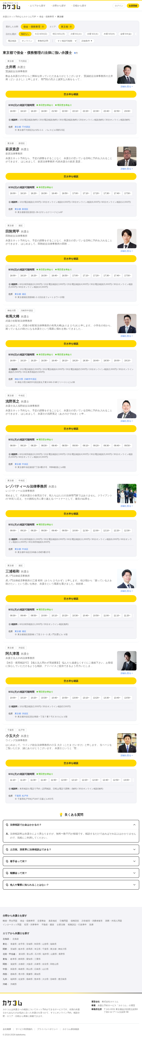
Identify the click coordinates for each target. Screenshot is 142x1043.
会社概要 (7, 1029)
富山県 (30, 954)
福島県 (53, 944)
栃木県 (21, 949)
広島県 (37, 969)
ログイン (119, 6)
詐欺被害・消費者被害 (92, 921)
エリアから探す (37, 5)
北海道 (15, 939)
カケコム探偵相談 (71, 1029)
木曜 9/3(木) (109, 34)
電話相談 (12, 41)
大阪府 (29, 964)
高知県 (37, 974)
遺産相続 (52, 921)
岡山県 (29, 969)
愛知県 (29, 959)
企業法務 (61, 924)
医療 (91, 924)
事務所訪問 (43, 41)
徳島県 (13, 974)
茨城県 (13, 949)
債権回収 (75, 921)
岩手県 (21, 944)
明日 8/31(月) (59, 34)
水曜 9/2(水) (92, 34)
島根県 (21, 969)
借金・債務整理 (46, 16)
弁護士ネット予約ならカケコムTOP (19, 16)
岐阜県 (13, 959)
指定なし (25, 34)
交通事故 (41, 921)
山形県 (45, 944)
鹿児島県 (62, 979)
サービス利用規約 (24, 1029)
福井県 (46, 954)
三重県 (37, 959)
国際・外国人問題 (113, 921)
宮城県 (29, 944)
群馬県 (29, 949)
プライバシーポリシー (47, 1029)
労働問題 (64, 921)
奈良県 (45, 964)
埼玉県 (37, 949)
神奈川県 (62, 949)
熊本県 (37, 979)
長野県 (62, 954)
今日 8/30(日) (41, 34)
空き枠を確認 (71, 94)
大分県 (45, 979)
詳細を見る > (127, 86)
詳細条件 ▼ (87, 41)
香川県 (21, 974)
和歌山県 (54, 964)
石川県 (38, 954)
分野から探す (58, 5)
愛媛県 (29, 974)
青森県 (13, 944)
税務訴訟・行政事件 (77, 924)
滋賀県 (13, 964)
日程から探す (79, 5)
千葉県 (45, 949)
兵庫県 (37, 964)
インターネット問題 (12, 924)
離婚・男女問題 (10, 921)
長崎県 (29, 979)
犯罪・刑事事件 (31, 924)
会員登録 (133, 6)
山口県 (45, 969)
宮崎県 (53, 979)
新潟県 (22, 954)
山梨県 (54, 954)
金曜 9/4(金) (125, 34)
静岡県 (21, 959)
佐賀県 (21, 979)
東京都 (53, 949)
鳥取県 (13, 969)
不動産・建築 (48, 924)
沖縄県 (13, 984)
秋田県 (37, 944)
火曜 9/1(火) (76, 34)
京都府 (21, 964)
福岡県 (13, 979)
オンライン (27, 41)
